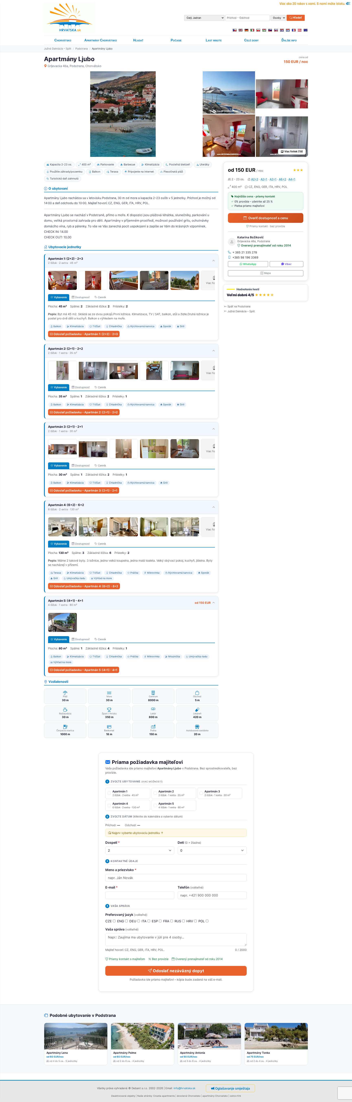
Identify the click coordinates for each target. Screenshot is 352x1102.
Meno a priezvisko (120, 870)
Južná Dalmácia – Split (57, 48)
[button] (265, 292)
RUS (178, 921)
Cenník (102, 297)
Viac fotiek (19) (293, 151)
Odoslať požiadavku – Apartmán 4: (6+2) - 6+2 (86, 586)
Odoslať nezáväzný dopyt (178, 970)
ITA (144, 921)
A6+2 (282, 179)
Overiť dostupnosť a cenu (268, 218)
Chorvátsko (62, 40)
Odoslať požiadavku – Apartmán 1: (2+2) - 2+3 (86, 334)
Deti (189, 842)
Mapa (267, 273)
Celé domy (251, 40)
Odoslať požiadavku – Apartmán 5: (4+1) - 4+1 (85, 670)
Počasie (176, 40)
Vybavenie (60, 297)
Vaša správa (122, 929)
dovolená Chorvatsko (188, 1095)
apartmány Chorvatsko (215, 1095)
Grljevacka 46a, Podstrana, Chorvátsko (74, 66)
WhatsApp (249, 264)
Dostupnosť (82, 297)
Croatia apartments (164, 1095)
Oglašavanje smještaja (232, 1088)
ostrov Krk (235, 1095)
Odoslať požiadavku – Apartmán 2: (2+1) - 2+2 (86, 412)
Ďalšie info (289, 40)
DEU (133, 921)
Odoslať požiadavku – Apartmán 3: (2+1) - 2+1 (85, 490)
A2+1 (264, 179)
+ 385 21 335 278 (244, 252)
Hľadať (297, 17)
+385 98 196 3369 (245, 257)
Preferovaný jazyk (126, 915)
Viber (288, 264)
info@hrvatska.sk (184, 1088)
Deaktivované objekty (123, 1095)
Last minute (214, 40)
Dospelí (112, 842)
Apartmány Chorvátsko (100, 40)
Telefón (191, 887)
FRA (166, 921)
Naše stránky (144, 1095)
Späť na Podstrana (239, 306)
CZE (109, 921)
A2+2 (254, 179)
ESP (155, 921)
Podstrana (81, 48)
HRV (190, 921)
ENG (121, 921)
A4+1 (291, 179)
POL (202, 921)
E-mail (111, 887)
